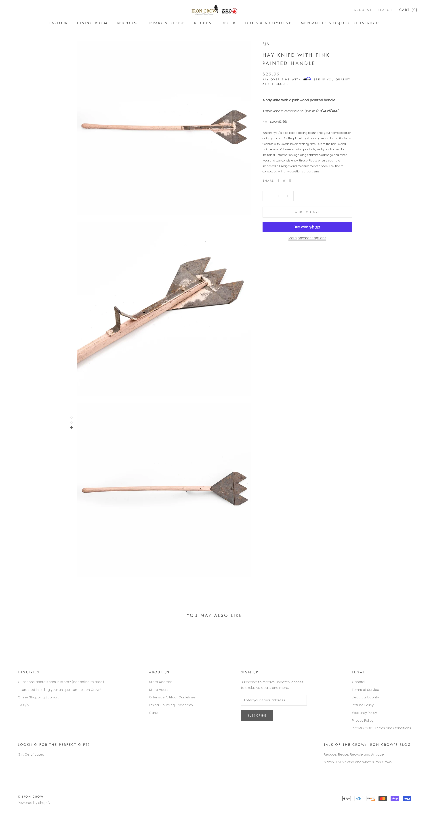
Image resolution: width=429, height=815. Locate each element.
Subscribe (256, 715)
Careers (155, 712)
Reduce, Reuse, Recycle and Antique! (354, 754)
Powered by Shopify (34, 802)
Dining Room (92, 23)
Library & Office (166, 23)
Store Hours (158, 689)
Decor (228, 23)
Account (363, 10)
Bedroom (127, 23)
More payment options (307, 238)
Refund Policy (363, 705)
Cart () (408, 9)
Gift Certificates (31, 754)
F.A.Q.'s (23, 705)
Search (385, 10)
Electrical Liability (365, 697)
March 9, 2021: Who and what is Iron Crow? (358, 762)
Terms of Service (365, 689)
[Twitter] (284, 180)
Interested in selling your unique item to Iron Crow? (59, 689)
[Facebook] (278, 180)
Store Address (160, 681)
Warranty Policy (364, 712)
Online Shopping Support (38, 697)
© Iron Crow (31, 796)
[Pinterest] (290, 180)
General (358, 681)
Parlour (58, 23)
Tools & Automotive (268, 23)
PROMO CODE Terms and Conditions (381, 728)
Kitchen (203, 23)
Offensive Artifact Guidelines (172, 697)
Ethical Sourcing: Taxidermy (171, 705)
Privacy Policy (362, 720)
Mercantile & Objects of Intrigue (340, 23)
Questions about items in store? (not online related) (61, 681)
